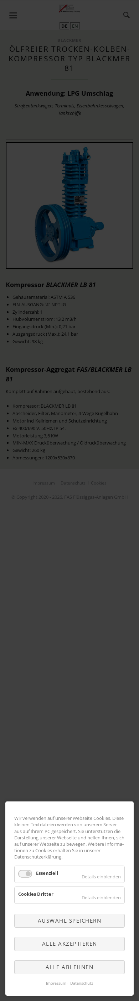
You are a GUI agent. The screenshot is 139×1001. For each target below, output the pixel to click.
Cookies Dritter (35, 894)
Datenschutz (81, 983)
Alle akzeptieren (69, 943)
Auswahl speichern (70, 920)
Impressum (56, 983)
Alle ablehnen (70, 967)
